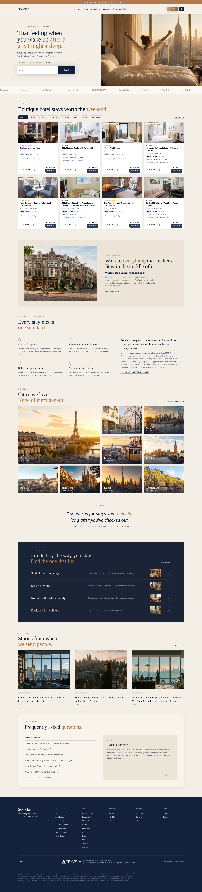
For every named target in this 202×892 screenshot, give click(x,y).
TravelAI (84, 2)
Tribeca (114, 208)
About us (139, 813)
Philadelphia (86, 828)
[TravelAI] (73, 862)
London (85, 832)
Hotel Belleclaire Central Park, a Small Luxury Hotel (35, 204)
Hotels (57, 813)
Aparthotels (59, 817)
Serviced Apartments (63, 825)
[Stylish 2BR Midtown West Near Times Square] (164, 187)
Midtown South (116, 151)
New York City (87, 813)
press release (115, 2)
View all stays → (179, 117)
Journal (106, 9)
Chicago (85, 847)
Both (48, 62)
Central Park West (32, 208)
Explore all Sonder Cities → (175, 402)
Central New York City (76, 208)
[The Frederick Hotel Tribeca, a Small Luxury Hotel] (122, 187)
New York (24, 151)
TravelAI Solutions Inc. (106, 860)
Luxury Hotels (60, 832)
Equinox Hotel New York (30, 148)
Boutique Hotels (36, 62)
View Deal (50, 170)
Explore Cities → (112, 291)
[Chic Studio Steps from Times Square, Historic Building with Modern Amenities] (80, 187)
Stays (77, 9)
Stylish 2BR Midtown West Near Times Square (162, 204)
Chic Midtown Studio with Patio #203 (77, 148)
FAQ (137, 821)
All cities (112, 817)
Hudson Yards (31, 151)
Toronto (85, 844)
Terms (165, 817)
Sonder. (170, 861)
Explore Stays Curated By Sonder (135, 372)
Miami (84, 840)
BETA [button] (124, 9)
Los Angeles (86, 817)
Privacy (165, 813)
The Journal (113, 821)
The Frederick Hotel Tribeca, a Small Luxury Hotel (119, 204)
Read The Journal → (177, 646)
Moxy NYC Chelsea (112, 148)
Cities (85, 9)
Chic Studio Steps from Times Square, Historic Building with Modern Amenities (78, 204)
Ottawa (84, 825)
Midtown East (73, 151)
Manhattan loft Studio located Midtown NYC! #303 (162, 149)
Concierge (120, 9)
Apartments (21, 62)
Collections (95, 9)
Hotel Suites (60, 836)
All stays (112, 813)
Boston (85, 836)
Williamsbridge (158, 208)
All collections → (166, 562)
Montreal (85, 821)
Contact (139, 817)
